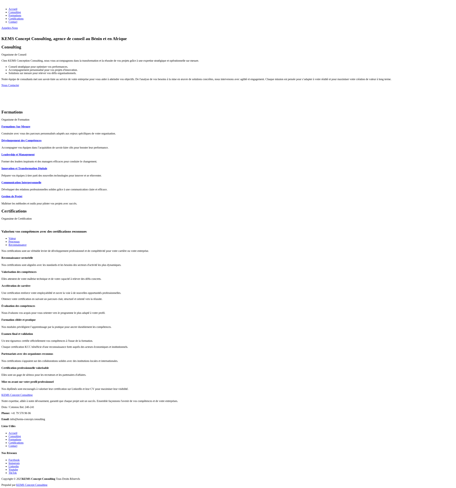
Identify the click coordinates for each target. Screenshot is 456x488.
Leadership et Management (18, 154)
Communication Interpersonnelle (21, 182)
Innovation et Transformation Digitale (24, 168)
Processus (14, 241)
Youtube (13, 469)
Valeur (12, 238)
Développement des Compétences (21, 140)
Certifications (16, 18)
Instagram (14, 463)
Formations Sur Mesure (15, 126)
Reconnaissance (18, 244)
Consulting (15, 12)
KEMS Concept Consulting (31, 484)
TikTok (13, 472)
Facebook (14, 459)
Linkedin (14, 466)
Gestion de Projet (11, 196)
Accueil (13, 9)
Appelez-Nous (9, 27)
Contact (13, 21)
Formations (15, 15)
